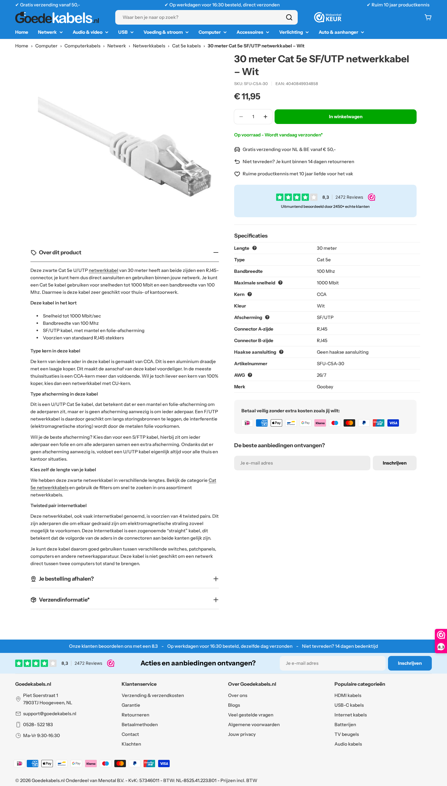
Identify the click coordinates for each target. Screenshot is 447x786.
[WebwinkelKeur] (327, 17)
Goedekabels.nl (48, 780)
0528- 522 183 (38, 724)
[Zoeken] (289, 17)
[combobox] (206, 17)
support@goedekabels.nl (49, 713)
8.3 (155, 646)
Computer (46, 46)
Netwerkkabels (149, 46)
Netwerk (116, 46)
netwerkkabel (103, 270)
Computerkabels (82, 46)
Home (21, 46)
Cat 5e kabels (186, 46)
